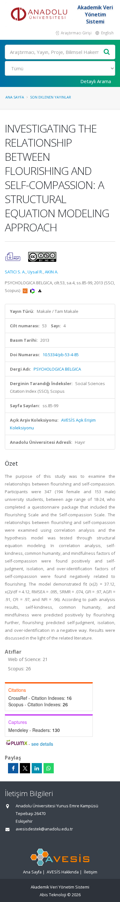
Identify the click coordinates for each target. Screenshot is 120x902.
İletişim (90, 872)
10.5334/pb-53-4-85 (61, 354)
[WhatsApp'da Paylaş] (49, 768)
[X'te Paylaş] (25, 768)
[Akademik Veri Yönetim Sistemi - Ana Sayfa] (40, 14)
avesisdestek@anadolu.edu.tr (44, 829)
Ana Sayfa (14, 97)
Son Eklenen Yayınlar (50, 97)
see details (42, 744)
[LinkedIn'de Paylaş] (37, 768)
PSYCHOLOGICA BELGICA (57, 369)
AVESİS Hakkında (63, 872)
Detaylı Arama (95, 81)
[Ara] (107, 52)
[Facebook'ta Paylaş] (13, 768)
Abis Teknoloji (53, 895)
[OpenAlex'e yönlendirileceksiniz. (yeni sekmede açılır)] (39, 290)
